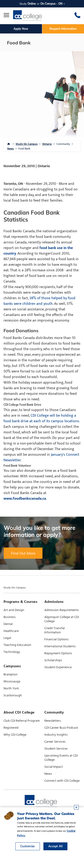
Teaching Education (17, 645)
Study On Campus (27, 144)
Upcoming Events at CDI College (61, 758)
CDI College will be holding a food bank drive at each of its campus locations (41, 418)
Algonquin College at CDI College (61, 619)
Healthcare (11, 631)
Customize (27, 846)
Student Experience (58, 667)
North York (11, 688)
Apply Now (21, 28)
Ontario (47, 144)
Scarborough (13, 695)
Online (32, 3)
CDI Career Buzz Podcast (61, 728)
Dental (8, 624)
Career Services (55, 742)
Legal (7, 638)
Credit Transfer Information (54, 630)
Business (10, 617)
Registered (11, 728)
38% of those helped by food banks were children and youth (39, 301)
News (10, 148)
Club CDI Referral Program (22, 721)
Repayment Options (58, 653)
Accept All (55, 846)
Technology (12, 652)
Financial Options (56, 639)
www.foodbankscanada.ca (25, 498)
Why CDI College (15, 735)
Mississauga (12, 681)
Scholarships (53, 660)
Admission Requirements (61, 610)
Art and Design (14, 610)
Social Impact (53, 767)
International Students (60, 646)
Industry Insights (56, 735)
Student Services (56, 749)
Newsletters (52, 721)
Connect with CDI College (62, 781)
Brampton (11, 674)
